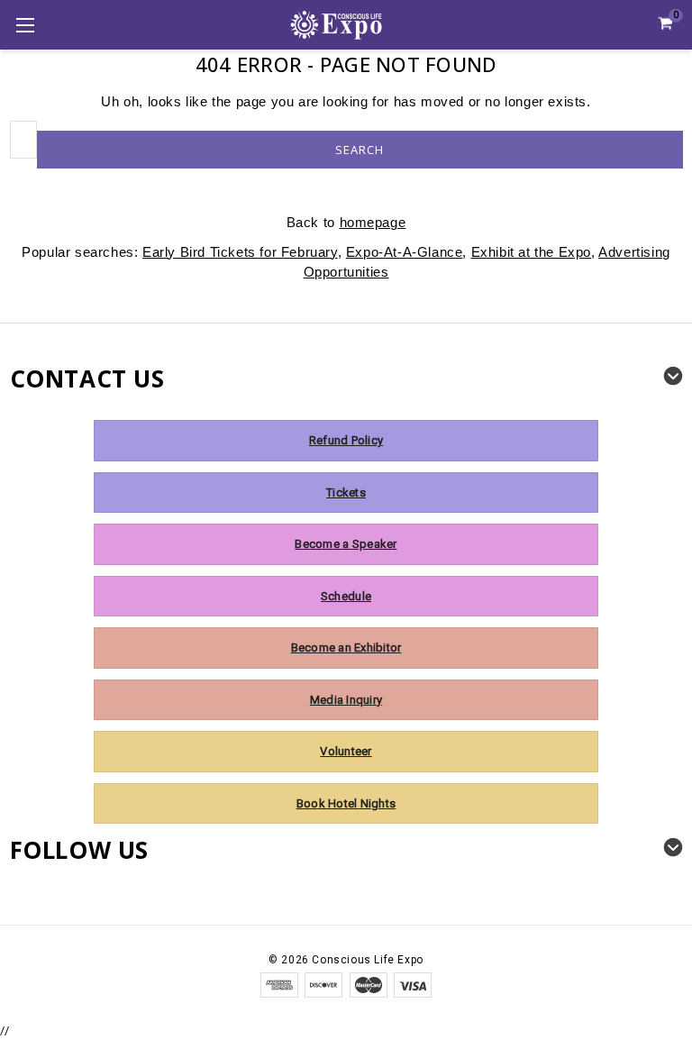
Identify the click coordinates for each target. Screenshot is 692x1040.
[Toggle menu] (25, 25)
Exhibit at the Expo (531, 252)
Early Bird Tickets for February (240, 252)
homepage (373, 222)
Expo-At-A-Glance (404, 252)
